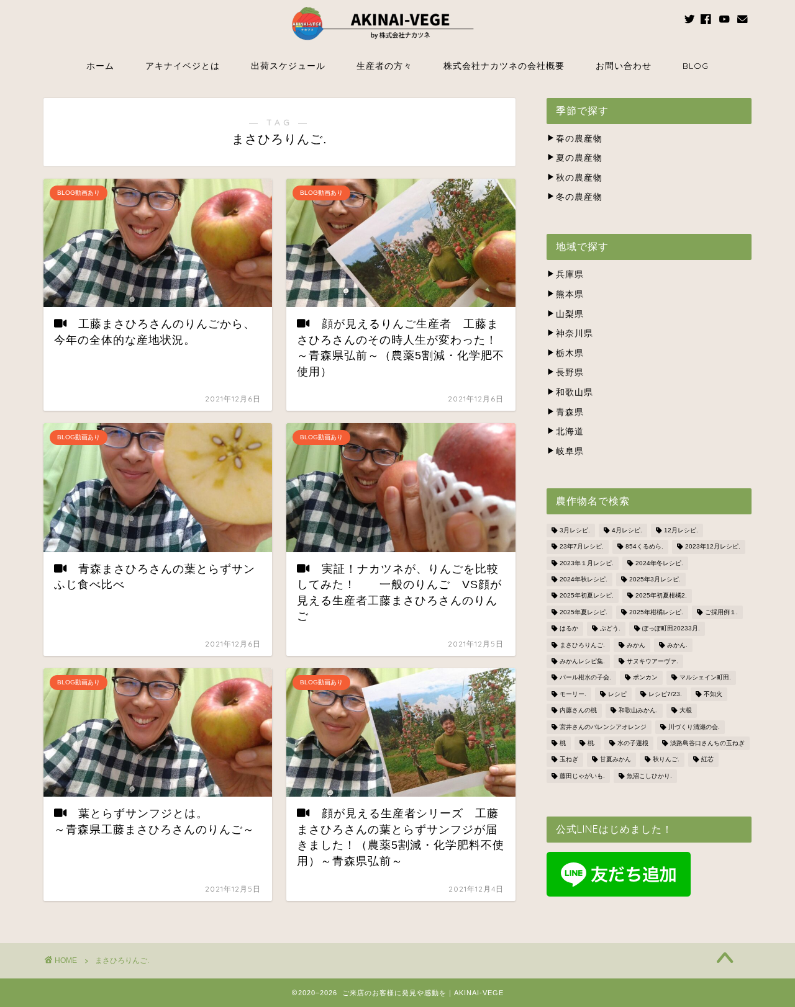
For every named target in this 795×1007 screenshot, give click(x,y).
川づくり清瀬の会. (694, 726)
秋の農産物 (579, 177)
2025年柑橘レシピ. (656, 612)
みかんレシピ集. (582, 661)
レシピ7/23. (665, 694)
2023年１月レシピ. (587, 563)
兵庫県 (570, 274)
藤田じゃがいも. (582, 775)
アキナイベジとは (182, 65)
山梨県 (570, 314)
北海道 (570, 431)
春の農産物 (579, 138)
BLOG (696, 65)
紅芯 (707, 759)
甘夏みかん (615, 759)
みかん (636, 645)
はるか (569, 628)
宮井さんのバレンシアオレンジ (603, 726)
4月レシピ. (627, 530)
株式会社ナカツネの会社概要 (504, 65)
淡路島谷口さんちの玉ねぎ (707, 743)
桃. (592, 743)
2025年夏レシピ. (583, 612)
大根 (685, 710)
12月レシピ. (681, 530)
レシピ (617, 694)
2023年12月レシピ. (712, 547)
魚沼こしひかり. (649, 775)
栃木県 (570, 353)
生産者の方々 (384, 65)
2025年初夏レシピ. (587, 596)
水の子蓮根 (632, 743)
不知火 (713, 694)
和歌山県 (574, 392)
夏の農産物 (579, 158)
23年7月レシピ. (582, 547)
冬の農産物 (579, 197)
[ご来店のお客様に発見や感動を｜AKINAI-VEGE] (397, 45)
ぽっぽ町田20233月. (671, 628)
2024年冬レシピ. (659, 563)
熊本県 (570, 294)
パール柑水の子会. (585, 677)
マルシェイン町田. (705, 677)
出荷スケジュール (288, 65)
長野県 (570, 372)
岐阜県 (570, 451)
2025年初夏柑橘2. (661, 596)
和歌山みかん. (638, 710)
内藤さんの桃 (578, 710)
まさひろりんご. (582, 645)
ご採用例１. (721, 612)
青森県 (570, 412)
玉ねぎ (569, 759)
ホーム (100, 65)
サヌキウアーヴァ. (652, 661)
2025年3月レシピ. (655, 579)
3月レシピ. (575, 530)
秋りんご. (666, 759)
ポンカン (645, 677)
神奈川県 (574, 333)
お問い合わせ (624, 65)
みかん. (677, 645)
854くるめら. (644, 547)
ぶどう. (610, 628)
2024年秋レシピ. (583, 579)
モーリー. (573, 694)
